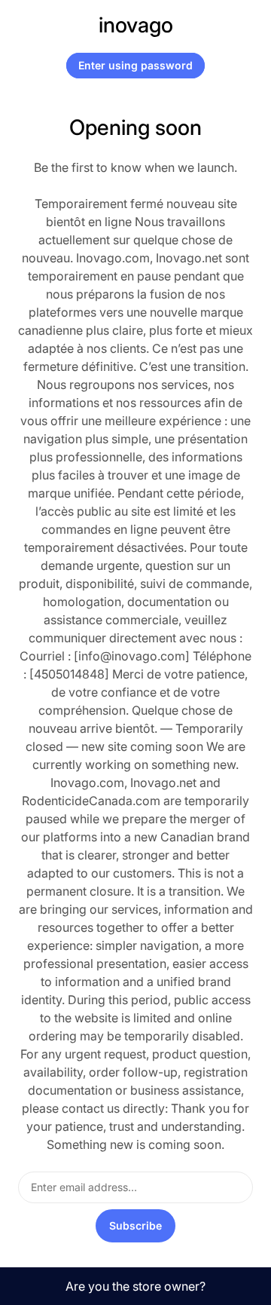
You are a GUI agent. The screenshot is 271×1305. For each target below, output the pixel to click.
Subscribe (135, 1225)
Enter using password (135, 65)
